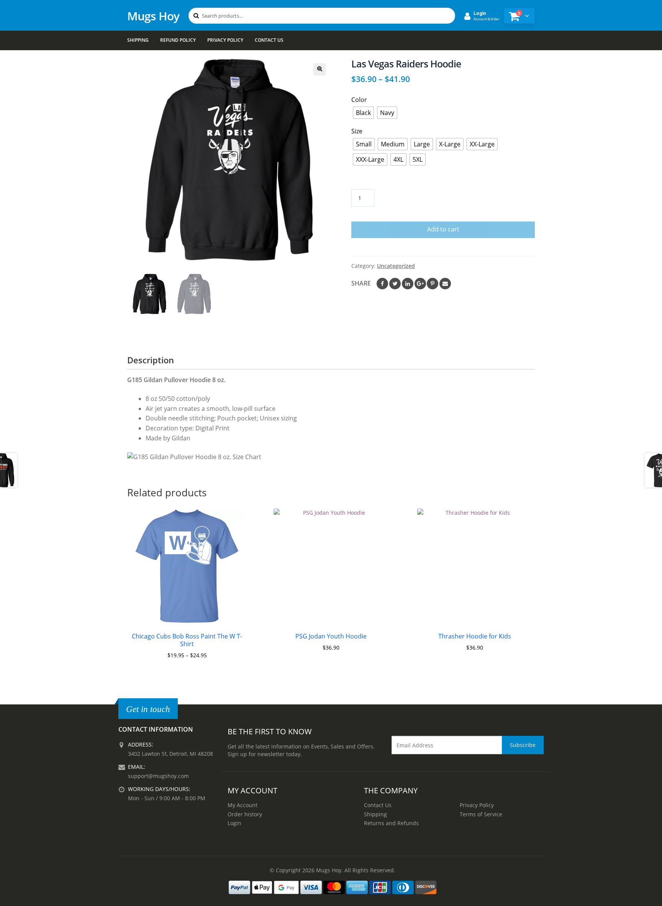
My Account (242, 805)
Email (445, 283)
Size (356, 131)
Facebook (382, 283)
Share (361, 283)
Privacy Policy (225, 40)
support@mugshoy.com (158, 776)
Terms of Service (481, 814)
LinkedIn (407, 283)
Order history (245, 814)
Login (234, 823)
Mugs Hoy (153, 16)
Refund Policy (178, 40)
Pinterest (432, 283)
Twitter (395, 283)
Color (359, 99)
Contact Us (269, 40)
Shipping (138, 40)
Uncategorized (396, 265)
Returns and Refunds (391, 823)
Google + (420, 283)
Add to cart (443, 229)
